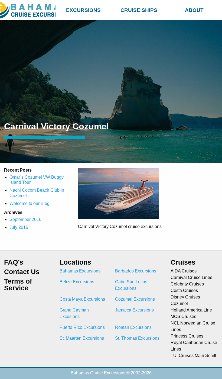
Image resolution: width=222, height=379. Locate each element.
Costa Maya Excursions (82, 299)
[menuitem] (83, 9)
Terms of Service (18, 284)
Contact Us (22, 271)
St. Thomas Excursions (137, 338)
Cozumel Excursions (135, 299)
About (194, 10)
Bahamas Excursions (80, 271)
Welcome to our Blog (29, 203)
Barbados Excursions (135, 271)
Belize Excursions (77, 282)
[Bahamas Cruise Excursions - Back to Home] (28, 10)
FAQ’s (13, 262)
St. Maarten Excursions (82, 338)
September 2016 (25, 219)
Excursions (83, 10)
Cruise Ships (138, 10)
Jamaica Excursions (134, 310)
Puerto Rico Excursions (82, 327)
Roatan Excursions (133, 327)
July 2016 (18, 227)
